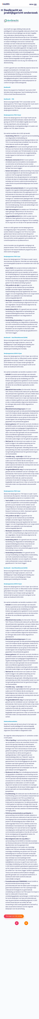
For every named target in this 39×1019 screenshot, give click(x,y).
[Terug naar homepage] (5, 3)
